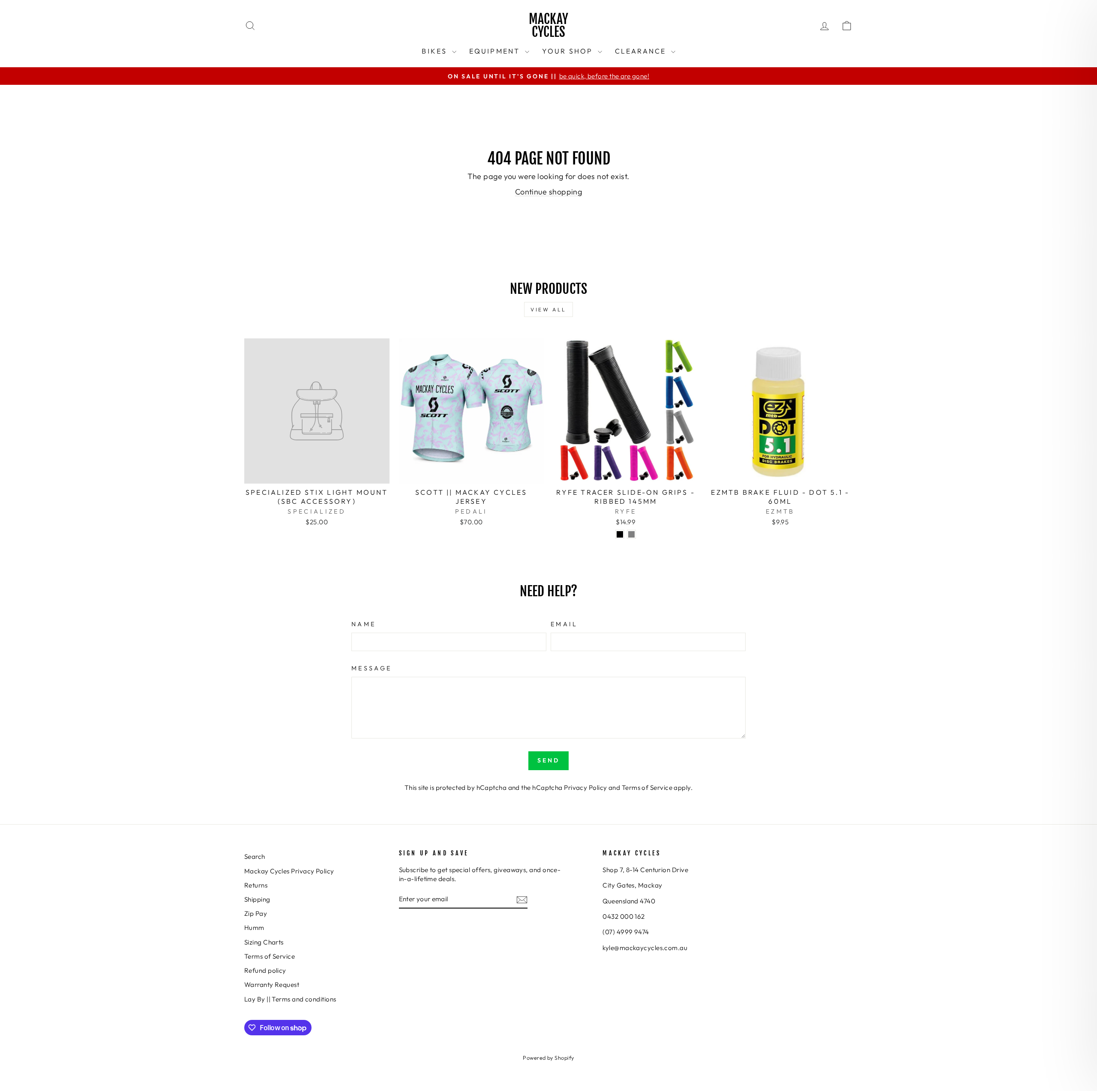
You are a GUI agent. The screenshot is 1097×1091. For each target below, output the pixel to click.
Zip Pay (255, 913)
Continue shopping (548, 192)
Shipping (257, 899)
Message (371, 668)
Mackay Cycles (548, 25)
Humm (254, 928)
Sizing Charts (264, 942)
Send (548, 760)
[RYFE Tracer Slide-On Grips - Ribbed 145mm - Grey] (631, 534)
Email (564, 624)
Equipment (496, 51)
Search (254, 856)
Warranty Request (271, 984)
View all (548, 309)
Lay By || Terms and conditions (290, 999)
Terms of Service (647, 787)
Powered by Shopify (548, 1057)
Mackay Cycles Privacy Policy (289, 871)
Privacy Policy (585, 787)
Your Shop (569, 51)
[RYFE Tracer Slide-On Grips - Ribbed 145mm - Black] (620, 534)
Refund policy (265, 970)
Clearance (642, 51)
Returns (255, 885)
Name (363, 624)
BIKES (436, 51)
